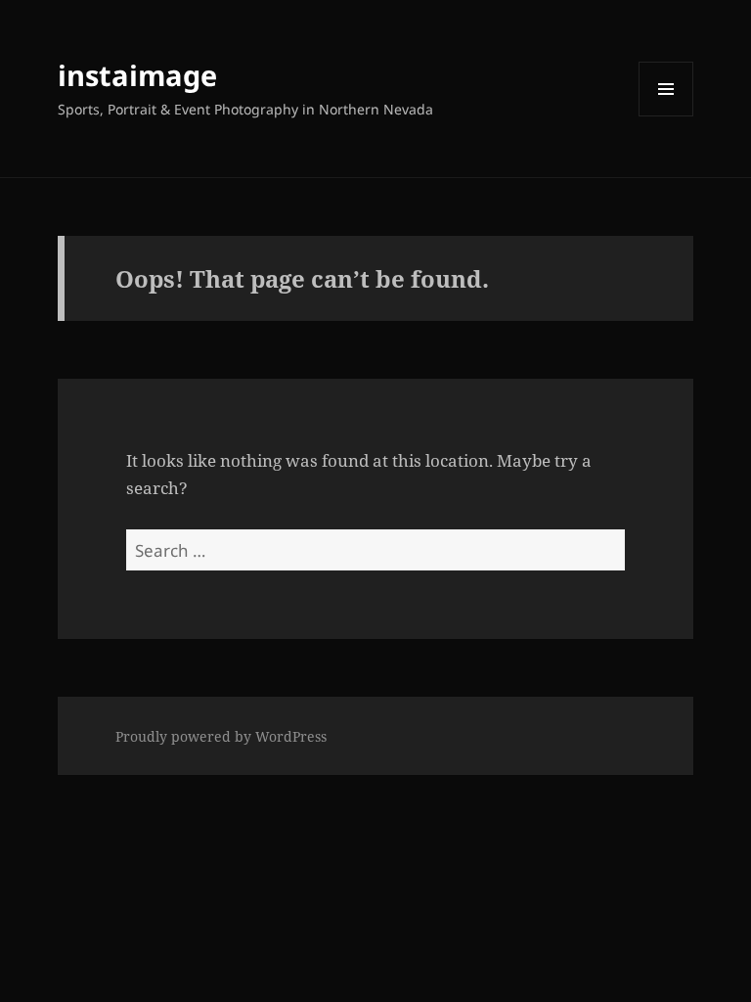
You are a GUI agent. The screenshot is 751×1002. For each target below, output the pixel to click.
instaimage (137, 75)
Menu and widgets (666, 115)
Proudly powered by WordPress (221, 736)
